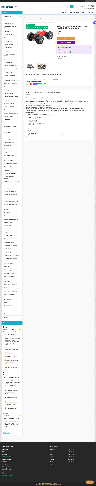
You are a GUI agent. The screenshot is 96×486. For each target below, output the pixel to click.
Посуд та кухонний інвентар (11, 65)
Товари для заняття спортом (11, 51)
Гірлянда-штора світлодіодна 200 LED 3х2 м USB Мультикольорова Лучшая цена (12, 424)
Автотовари (7, 86)
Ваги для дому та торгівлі (10, 69)
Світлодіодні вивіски (9, 123)
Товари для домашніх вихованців (9, 76)
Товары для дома (8, 62)
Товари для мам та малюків (11, 96)
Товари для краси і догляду (11, 44)
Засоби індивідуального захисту (10, 127)
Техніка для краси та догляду (11, 181)
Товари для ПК (7, 100)
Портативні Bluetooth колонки (11, 167)
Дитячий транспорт (9, 106)
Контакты (90, 12)
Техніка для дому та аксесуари (9, 177)
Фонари (6, 59)
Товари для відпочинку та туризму (10, 55)
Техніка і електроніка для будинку (10, 27)
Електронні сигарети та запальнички (10, 131)
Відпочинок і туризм (9, 155)
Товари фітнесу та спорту (10, 163)
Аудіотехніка (7, 31)
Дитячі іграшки (31, 18)
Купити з (63, 42)
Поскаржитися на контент (43, 484)
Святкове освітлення (9, 142)
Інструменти (7, 90)
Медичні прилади (8, 299)
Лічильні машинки (8, 93)
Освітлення (7, 119)
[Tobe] (7, 7)
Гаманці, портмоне (8, 135)
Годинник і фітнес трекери (10, 245)
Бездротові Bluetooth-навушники (9, 277)
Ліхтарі (6, 152)
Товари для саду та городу (10, 194)
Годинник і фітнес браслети (11, 80)
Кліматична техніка (9, 37)
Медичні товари (8, 34)
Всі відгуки (6, 432)
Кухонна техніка (8, 109)
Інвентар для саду (8, 72)
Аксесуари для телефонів (10, 83)
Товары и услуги (73, 12)
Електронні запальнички (10, 184)
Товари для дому (8, 252)
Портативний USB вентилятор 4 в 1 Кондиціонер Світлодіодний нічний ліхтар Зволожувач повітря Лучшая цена (12, 383)
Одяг (5, 149)
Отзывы (5, 317)
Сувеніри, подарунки (9, 103)
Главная (64, 12)
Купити (66, 38)
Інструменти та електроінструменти (9, 159)
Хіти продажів (7, 198)
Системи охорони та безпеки (11, 113)
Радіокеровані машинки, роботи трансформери (48, 18)
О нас (82, 12)
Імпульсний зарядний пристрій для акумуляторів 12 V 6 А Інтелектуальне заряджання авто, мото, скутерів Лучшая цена (12, 341)
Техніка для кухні (8, 41)
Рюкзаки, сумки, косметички (11, 139)
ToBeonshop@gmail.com (7, 475)
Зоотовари (6, 266)
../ (26, 136)
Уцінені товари (7, 145)
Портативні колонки (9, 23)
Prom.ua (55, 483)
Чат (91, 482)
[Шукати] (72, 6)
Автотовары (7, 188)
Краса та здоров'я (8, 116)
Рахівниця (6, 302)
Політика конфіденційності (55, 484)
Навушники (7, 20)
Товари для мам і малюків (10, 235)
